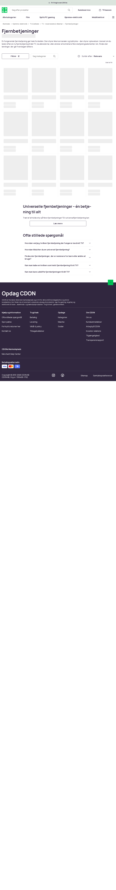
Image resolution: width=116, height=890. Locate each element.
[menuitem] (9, 17)
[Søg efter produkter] (69, 10)
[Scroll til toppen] (110, 791)
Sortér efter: (87, 56)
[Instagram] (53, 884)
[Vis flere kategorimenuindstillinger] (113, 17)
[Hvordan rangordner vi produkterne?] (79, 56)
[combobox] (41, 10)
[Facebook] (62, 884)
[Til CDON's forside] (4, 10)
